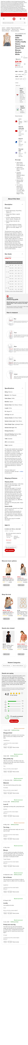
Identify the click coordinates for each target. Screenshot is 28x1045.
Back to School (11, 1)
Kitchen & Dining (18, 2)
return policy (11, 518)
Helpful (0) (16, 536)
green (21, 78)
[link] (19, 57)
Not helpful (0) (16, 537)
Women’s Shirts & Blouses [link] (18, 665)
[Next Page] (25, 74)
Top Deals (8, 10)
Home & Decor (12, 2)
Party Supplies (9, 7)
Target (3, 27)
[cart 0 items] (24, 18)
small (16, 74)
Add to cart (18, 85)
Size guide (26, 71)
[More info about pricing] (24, 64)
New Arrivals (19, 8)
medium (19, 74)
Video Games (19, 6)
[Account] (20, 18)
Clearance (15, 8)
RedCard (18, 11)
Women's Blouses (15, 30)
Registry (14, 11)
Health (12, 5)
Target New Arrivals (4, 1)
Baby (16, 3)
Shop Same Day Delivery (8, 11)
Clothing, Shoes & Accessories (13, 27)
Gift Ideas (14, 7)
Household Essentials (11, 3)
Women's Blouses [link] (6, 665)
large (23, 74)
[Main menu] (3, 18)
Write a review (14, 721)
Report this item (18, 116)
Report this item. (21, 471)
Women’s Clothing (6, 29)
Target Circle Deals (14, 10)
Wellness (16, 5)
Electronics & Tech (13, 6)
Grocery (5, 3)
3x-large (26, 74)
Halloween (19, 1)
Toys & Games (7, 6)
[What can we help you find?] (14, 22)
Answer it (9, 542)
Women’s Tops (15, 29)
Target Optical (8, 8)
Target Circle (22, 11)
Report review (16, 747)
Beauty (18, 3)
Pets (10, 5)
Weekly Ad (20, 10)
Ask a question (10, 550)
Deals (12, 8)
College (15, 1)
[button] (19, 57)
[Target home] (14, 18)
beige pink (17, 78)
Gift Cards (18, 7)
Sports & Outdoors (6, 5)
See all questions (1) (11, 547)
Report (15, 538)
